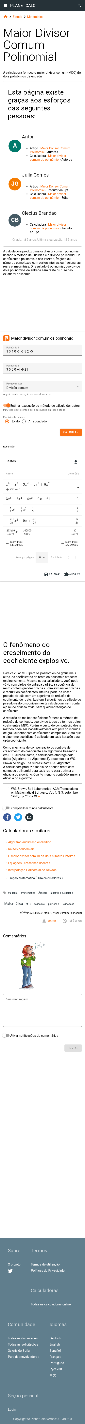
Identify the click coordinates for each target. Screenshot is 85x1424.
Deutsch (55, 1338)
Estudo (17, 17)
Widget (72, 574)
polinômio (53, 904)
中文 (53, 1375)
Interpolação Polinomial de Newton (32, 870)
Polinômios (68, 904)
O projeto (14, 1264)
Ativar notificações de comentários (33, 1036)
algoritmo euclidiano (61, 893)
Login (12, 1409)
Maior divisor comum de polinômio (48, 157)
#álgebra (13, 893)
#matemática (28, 893)
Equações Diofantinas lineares (29, 863)
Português (57, 1363)
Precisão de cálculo (14, 417)
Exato (16, 421)
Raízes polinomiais (21, 849)
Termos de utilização (45, 1264)
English (55, 1344)
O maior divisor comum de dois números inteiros (41, 856)
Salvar (52, 574)
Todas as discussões (23, 1338)
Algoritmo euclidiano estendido (29, 842)
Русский (56, 1369)
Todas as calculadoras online (51, 1304)
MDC (28, 904)
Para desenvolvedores (23, 1357)
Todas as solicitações (23, 1344)
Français (55, 1357)
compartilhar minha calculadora (31, 808)
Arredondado (37, 421)
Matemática (35, 17)
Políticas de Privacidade (48, 1270)
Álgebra (42, 892)
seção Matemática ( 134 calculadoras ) (36, 878)
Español (55, 1351)
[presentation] (4, 450)
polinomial (39, 904)
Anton (52, 921)
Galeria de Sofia (19, 1351)
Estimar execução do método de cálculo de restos (44, 406)
